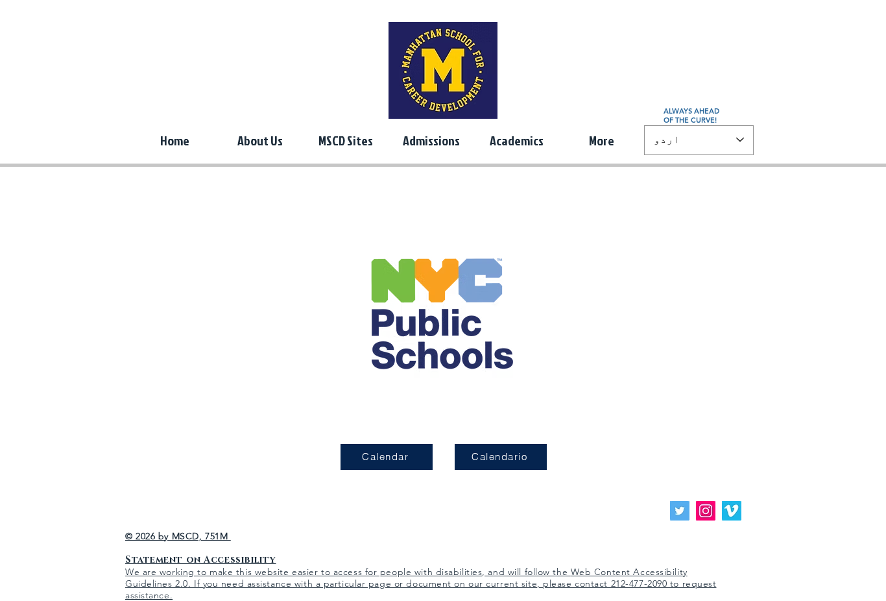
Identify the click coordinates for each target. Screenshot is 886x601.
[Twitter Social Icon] (679, 511)
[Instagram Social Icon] (705, 511)
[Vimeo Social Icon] (731, 511)
